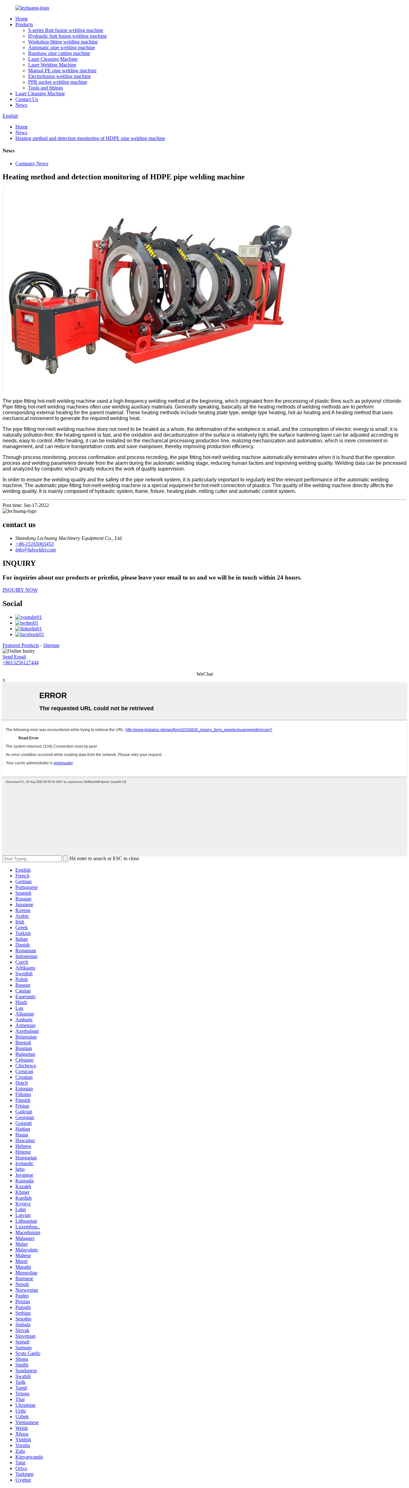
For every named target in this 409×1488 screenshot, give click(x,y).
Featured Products (21, 645)
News (21, 105)
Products (24, 24)
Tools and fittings (45, 87)
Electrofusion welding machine (59, 76)
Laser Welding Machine (52, 64)
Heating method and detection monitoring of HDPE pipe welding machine (90, 138)
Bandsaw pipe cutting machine (59, 53)
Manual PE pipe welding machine (62, 70)
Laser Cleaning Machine (53, 59)
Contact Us (26, 99)
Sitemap (51, 645)
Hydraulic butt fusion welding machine (67, 36)
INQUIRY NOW (20, 590)
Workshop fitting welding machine (63, 41)
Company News (31, 163)
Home (21, 18)
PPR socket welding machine (57, 82)
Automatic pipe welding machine (61, 47)
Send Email (14, 656)
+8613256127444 (21, 662)
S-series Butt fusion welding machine (65, 30)
